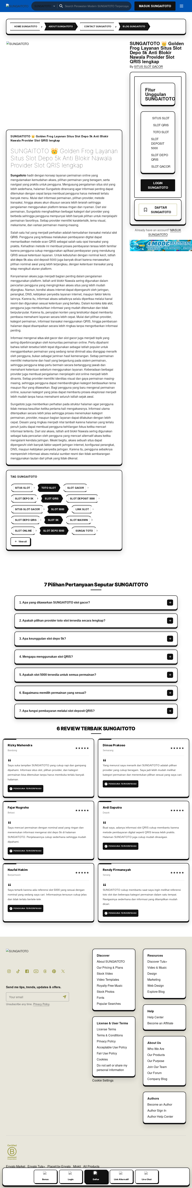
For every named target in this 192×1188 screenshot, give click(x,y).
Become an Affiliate (160, 1023)
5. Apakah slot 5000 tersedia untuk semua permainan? (57, 674)
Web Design (155, 985)
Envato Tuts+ (36, 1166)
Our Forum (154, 1073)
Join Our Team (157, 1067)
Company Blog (157, 1079)
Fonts (100, 997)
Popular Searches (109, 1003)
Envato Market (15, 1166)
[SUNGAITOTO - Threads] (45, 971)
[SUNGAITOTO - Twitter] (63, 971)
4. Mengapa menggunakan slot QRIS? (46, 656)
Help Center (155, 1017)
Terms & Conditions (110, 1035)
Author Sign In (156, 1110)
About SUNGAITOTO (111, 961)
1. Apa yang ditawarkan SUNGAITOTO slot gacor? (54, 602)
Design (152, 973)
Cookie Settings (102, 1080)
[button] (64, 80)
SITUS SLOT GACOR (148, 66)
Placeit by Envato (59, 1166)
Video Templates (108, 979)
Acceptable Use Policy (112, 1047)
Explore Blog (156, 991)
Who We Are (155, 1049)
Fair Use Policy (107, 1053)
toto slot (107, 303)
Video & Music (157, 967)
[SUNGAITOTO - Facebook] (27, 971)
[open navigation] (181, 6)
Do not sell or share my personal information (112, 1067)
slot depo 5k (18, 259)
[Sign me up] (64, 996)
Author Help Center (160, 1116)
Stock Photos (105, 991)
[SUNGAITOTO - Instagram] (9, 971)
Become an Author (159, 1104)
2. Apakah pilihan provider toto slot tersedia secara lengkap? (62, 620)
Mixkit (77, 1166)
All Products (91, 1166)
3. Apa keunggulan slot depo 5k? (42, 638)
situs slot (43, 338)
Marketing (153, 979)
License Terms (106, 1029)
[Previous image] (13, 79)
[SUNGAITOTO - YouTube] (36, 971)
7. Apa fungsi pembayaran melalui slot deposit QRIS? (57, 710)
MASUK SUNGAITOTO (164, 232)
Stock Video (105, 973)
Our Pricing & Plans (110, 967)
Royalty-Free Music (109, 985)
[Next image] (114, 79)
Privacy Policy (41, 1004)
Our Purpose (155, 1061)
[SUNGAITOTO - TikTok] (18, 971)
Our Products (156, 1055)
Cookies (102, 1059)
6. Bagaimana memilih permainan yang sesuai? (52, 692)
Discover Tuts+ (157, 961)
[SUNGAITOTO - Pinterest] (54, 971)
